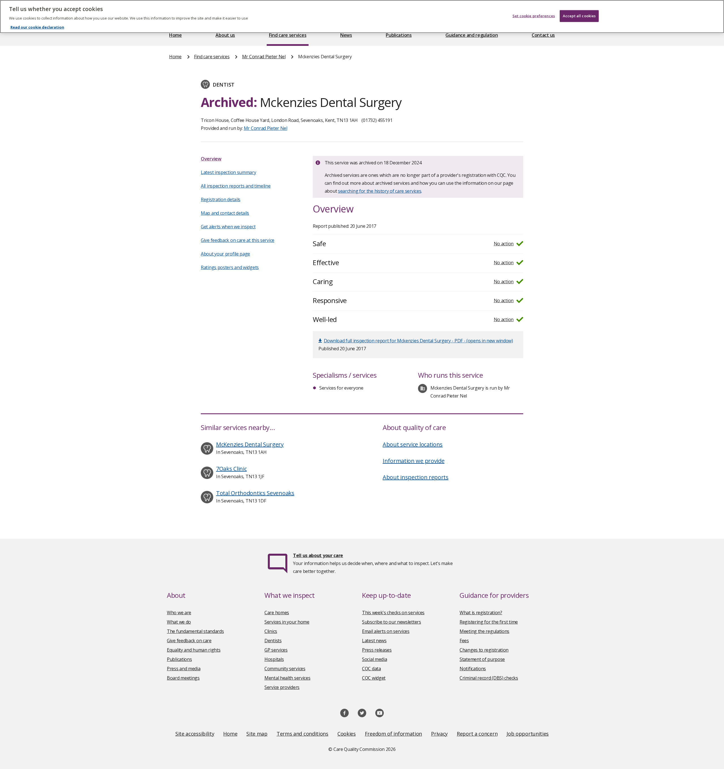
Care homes (276, 612)
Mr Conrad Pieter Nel (264, 56)
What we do (179, 622)
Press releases (377, 650)
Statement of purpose (482, 659)
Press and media (184, 668)
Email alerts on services (386, 631)
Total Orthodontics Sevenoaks (255, 493)
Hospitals (274, 659)
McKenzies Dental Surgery (250, 444)
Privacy (439, 733)
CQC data (371, 668)
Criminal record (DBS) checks (489, 678)
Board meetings (183, 678)
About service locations (413, 444)
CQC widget (373, 678)
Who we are (179, 612)
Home (175, 35)
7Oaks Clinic (231, 468)
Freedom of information (393, 733)
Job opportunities (528, 733)
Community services (284, 668)
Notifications (473, 668)
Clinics (270, 631)
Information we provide (413, 461)
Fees (464, 640)
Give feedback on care (189, 640)
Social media (374, 659)
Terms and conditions (302, 733)
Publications (398, 35)
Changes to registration (484, 650)
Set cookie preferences (533, 15)
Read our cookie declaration (37, 27)
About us (225, 35)
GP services (276, 650)
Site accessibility (194, 733)
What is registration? (481, 612)
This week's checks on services (393, 612)
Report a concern (477, 733)
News (346, 35)
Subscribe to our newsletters (391, 622)
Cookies (346, 733)
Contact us (543, 35)
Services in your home (286, 622)
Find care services (288, 35)
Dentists (273, 640)
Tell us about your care (318, 555)
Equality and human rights (194, 650)
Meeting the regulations (484, 631)
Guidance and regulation (471, 35)
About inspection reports (416, 477)
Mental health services (287, 678)
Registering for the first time (489, 622)
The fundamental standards (195, 631)
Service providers (281, 687)
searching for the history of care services (379, 191)
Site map (257, 733)
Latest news (374, 640)
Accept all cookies (579, 15)
